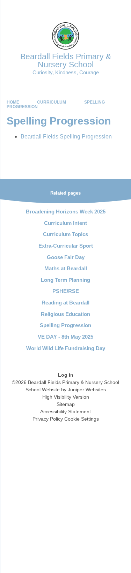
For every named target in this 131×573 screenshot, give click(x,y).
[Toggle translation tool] (86, 8)
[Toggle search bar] (104, 8)
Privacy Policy (47, 419)
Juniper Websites (87, 389)
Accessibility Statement (65, 411)
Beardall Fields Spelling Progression (66, 137)
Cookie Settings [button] (81, 419)
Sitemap (66, 404)
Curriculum (51, 102)
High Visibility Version (65, 397)
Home (13, 102)
